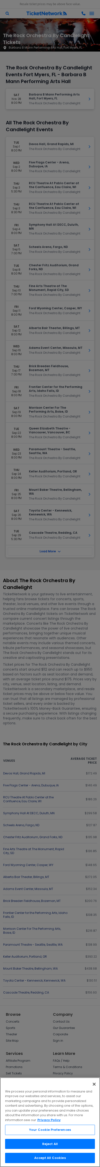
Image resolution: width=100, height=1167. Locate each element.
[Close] (94, 1084)
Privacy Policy (49, 1120)
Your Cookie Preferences (50, 1129)
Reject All (50, 1144)
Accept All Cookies (50, 1158)
